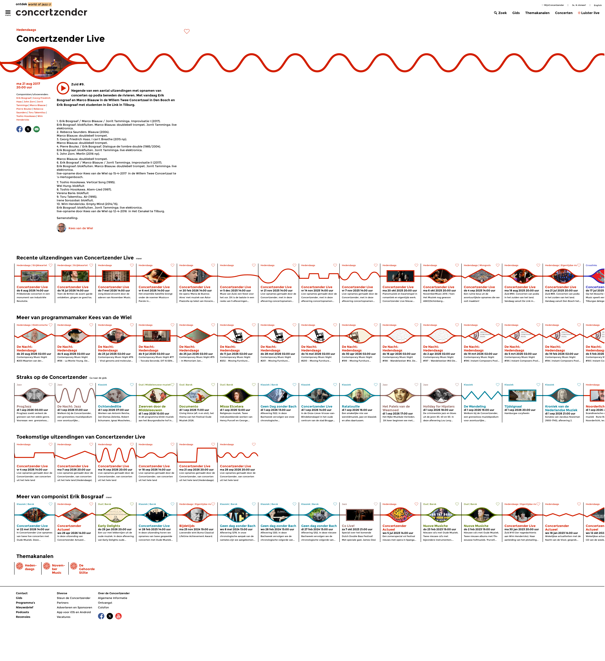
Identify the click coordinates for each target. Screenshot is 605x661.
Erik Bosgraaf (23, 98)
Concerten (564, 13)
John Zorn (29, 101)
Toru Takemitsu (37, 112)
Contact (22, 593)
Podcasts (22, 612)
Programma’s (25, 602)
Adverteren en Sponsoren (74, 607)
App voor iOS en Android (74, 612)
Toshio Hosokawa (26, 116)
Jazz (19, 384)
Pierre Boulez (24, 108)
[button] (63, 88)
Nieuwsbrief (24, 607)
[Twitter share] (28, 129)
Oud (141, 384)
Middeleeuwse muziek (158, 384)
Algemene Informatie (112, 598)
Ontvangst (105, 602)
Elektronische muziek (44, 325)
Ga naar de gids (98, 377)
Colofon (103, 607)
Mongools (485, 265)
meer (139, 258)
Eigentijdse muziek (571, 265)
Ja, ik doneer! (579, 5)
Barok (189, 384)
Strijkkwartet (39, 265)
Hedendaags (26, 30)
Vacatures (63, 616)
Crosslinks (591, 265)
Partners (63, 602)
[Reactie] (36, 129)
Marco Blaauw (38, 105)
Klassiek (102, 384)
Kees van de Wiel (81, 228)
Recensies (23, 617)
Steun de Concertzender (73, 598)
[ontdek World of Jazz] (40, 4)
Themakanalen (537, 13)
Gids (516, 13)
